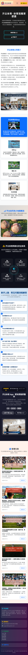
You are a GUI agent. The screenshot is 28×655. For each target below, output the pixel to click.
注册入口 (25, 3)
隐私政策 (4, 636)
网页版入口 (20, 413)
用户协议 (4, 638)
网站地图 (4, 639)
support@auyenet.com (9, 626)
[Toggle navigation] (17, 3)
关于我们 (4, 635)
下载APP (14, 37)
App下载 (4, 633)
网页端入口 (14, 32)
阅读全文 (23, 480)
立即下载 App (8, 413)
